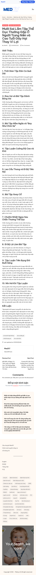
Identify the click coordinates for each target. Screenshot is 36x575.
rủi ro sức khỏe (17, 338)
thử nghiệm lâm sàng (8, 506)
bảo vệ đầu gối (20, 335)
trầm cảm (15, 512)
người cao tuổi (6, 495)
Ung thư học (13, 515)
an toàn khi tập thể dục (8, 335)
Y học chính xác (13, 518)
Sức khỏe (5, 25)
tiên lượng (26, 509)
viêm (27, 515)
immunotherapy (14, 489)
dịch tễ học (14, 486)
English (4, 461)
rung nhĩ (15, 498)
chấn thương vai (7, 338)
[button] (8, 352)
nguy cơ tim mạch (21, 492)
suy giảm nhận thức (7, 501)
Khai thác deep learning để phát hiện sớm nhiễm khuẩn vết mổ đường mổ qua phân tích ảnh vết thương (17, 405)
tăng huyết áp (24, 512)
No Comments (26, 45)
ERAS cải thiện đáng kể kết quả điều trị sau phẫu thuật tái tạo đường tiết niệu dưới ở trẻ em (17, 397)
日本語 (4, 464)
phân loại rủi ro (6, 498)
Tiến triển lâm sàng (15, 25)
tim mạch (19, 509)
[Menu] (33, 9)
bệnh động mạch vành (18, 480)
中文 (3, 469)
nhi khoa (15, 495)
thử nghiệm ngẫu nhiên (8, 509)
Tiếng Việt (5, 467)
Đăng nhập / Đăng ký (28, 2)
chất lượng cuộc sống (20, 483)
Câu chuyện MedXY (8, 445)
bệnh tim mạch (6, 480)
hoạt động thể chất (24, 486)
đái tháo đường (23, 518)
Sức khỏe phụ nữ (26, 501)
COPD (29, 483)
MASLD (5, 492)
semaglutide (23, 498)
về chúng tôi (6, 450)
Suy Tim (17, 501)
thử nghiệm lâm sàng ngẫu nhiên (23, 506)
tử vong (5, 515)
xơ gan (5, 518)
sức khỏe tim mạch (7, 504)
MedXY (3, 2)
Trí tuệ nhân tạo (7, 512)
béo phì (5, 477)
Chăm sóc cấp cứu (7, 483)
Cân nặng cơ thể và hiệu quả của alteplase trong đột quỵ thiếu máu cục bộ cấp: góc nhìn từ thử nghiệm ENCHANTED (17, 429)
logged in (16, 385)
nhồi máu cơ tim (24, 495)
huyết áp (5, 489)
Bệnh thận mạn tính (24, 477)
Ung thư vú (20, 515)
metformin (12, 492)
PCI (31, 495)
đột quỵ (5, 521)
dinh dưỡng (6, 486)
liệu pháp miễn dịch (25, 489)
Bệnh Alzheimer (13, 477)
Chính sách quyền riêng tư (10, 448)
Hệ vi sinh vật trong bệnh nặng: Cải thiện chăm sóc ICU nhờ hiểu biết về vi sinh (16, 413)
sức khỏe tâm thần (19, 504)
